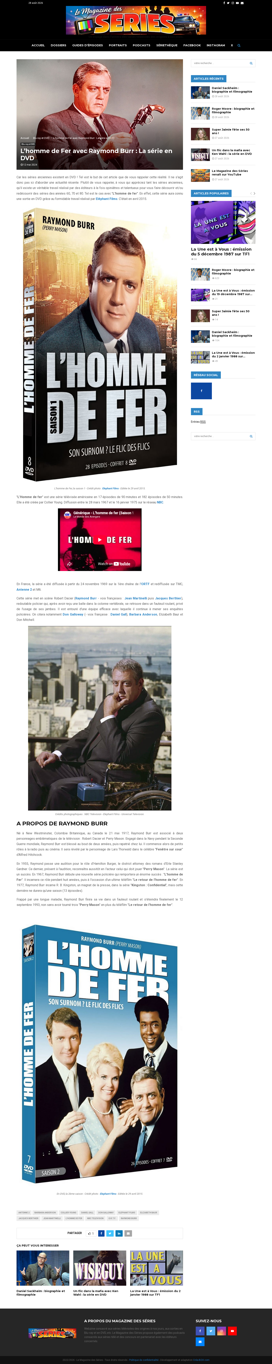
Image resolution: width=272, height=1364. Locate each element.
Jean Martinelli (52, 1218)
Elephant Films (126, 1213)
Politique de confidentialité (144, 1360)
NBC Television (95, 1218)
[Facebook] (200, 1331)
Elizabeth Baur (148, 1213)
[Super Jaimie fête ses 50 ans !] (200, 134)
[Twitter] (210, 1331)
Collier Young (68, 1213)
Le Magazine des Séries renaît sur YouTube (230, 172)
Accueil (38, 45)
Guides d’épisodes (87, 45)
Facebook (192, 45)
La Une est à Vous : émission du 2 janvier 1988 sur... (233, 354)
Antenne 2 (24, 1213)
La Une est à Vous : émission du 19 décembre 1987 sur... (233, 292)
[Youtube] (232, 1331)
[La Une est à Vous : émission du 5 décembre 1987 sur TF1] (223, 222)
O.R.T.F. (112, 1218)
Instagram (216, 45)
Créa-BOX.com (201, 1360)
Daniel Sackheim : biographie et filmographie (232, 89)
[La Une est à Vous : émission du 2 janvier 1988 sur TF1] (200, 357)
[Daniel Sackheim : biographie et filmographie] (200, 92)
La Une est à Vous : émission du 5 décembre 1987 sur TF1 (221, 251)
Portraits (118, 45)
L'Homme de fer (74, 1218)
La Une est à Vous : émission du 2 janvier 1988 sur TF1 (155, 1292)
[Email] (200, 1341)
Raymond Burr (86, 598)
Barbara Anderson (143, 614)
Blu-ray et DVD (28, 144)
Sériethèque (166, 45)
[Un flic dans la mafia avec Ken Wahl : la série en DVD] (200, 154)
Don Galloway (73, 614)
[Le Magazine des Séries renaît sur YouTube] (200, 175)
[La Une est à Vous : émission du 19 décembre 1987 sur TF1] (200, 295)
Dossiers (58, 45)
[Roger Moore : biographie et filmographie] (200, 113)
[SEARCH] (251, 63)
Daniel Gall (87, 1213)
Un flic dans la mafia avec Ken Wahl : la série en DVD (95, 1292)
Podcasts (141, 45)
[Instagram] (221, 1331)
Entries (198, 421)
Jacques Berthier (28, 1218)
